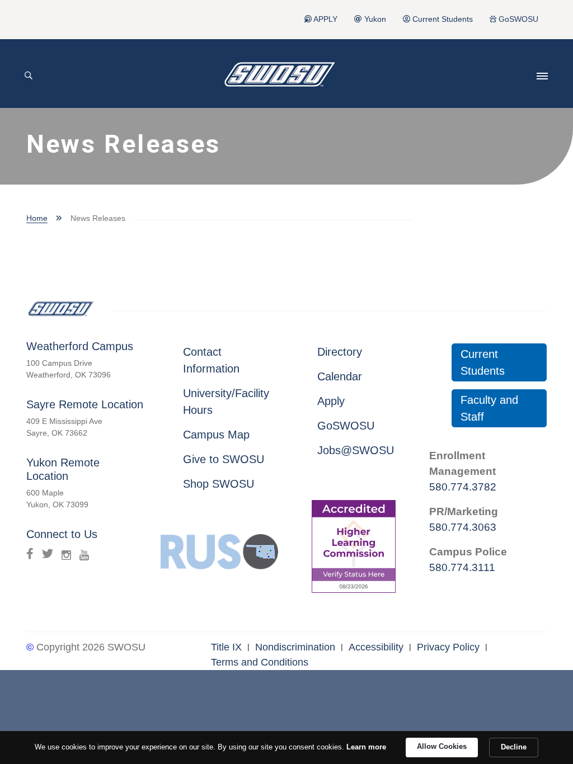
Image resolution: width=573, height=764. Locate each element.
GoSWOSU (517, 19)
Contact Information (211, 360)
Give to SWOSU (223, 459)
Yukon (374, 19)
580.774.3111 (462, 567)
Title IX (226, 647)
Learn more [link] (366, 747)
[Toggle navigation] (542, 76)
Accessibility (376, 647)
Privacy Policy (448, 647)
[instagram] (66, 554)
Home (37, 218)
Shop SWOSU (218, 484)
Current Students (441, 19)
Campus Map (216, 434)
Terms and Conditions (259, 662)
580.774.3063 (462, 527)
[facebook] (30, 554)
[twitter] (47, 554)
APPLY (324, 19)
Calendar (339, 376)
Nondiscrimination (295, 647)
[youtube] (84, 554)
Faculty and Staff (489, 408)
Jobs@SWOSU (355, 450)
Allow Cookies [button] (442, 746)
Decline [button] (514, 747)
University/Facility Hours (226, 401)
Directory (339, 352)
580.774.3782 (462, 487)
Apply (331, 401)
